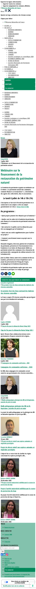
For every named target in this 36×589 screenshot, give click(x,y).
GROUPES (11, 44)
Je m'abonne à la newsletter (9, 545)
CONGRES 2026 (12, 52)
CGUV (6, 565)
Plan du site (8, 559)
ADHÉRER (10, 32)
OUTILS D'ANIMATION (14, 40)
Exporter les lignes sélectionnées (11, 2)
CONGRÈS (11, 55)
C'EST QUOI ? (12, 73)
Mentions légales (9, 563)
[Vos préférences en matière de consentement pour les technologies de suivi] (33, 585)
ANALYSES (11, 77)
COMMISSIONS (12, 42)
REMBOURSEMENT (13, 34)
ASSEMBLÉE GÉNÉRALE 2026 (16, 59)
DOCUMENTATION (13, 75)
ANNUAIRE (11, 36)
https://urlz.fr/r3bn (23, 207)
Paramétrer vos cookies (11, 567)
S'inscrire (7, 542)
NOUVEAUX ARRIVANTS (15, 30)
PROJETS (10, 46)
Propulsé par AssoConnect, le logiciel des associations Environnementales (17, 575)
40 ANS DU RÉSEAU (13, 61)
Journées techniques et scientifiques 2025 (21, 57)
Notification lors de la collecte (13, 586)
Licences (7, 561)
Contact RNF (8, 534)
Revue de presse (9, 527)
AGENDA (10, 50)
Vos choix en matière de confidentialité (20, 582)
